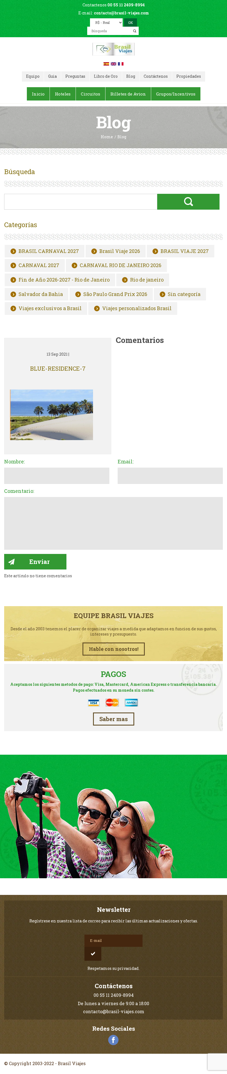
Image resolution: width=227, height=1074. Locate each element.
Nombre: (14, 462)
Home (107, 137)
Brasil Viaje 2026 (119, 251)
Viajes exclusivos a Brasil (50, 308)
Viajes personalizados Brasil (137, 308)
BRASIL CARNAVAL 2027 (49, 251)
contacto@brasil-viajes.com (121, 13)
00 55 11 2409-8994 (126, 4)
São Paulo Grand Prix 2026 (115, 294)
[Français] (120, 63)
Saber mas (113, 718)
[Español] (106, 63)
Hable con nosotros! (113, 649)
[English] (113, 63)
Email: (125, 462)
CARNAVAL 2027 (39, 265)
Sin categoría (184, 294)
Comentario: (19, 491)
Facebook (113, 1040)
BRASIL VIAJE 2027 (185, 251)
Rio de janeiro (147, 280)
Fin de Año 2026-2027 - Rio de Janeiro (64, 280)
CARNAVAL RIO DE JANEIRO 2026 (120, 265)
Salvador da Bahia (41, 294)
